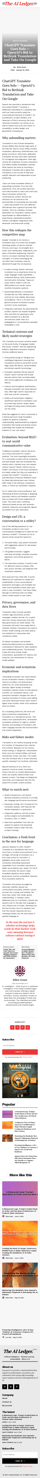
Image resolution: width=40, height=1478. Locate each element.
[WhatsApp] (27, 1027)
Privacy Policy (27, 1057)
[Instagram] (4, 1386)
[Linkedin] (10, 1386)
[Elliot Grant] (20, 971)
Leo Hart (8, 1337)
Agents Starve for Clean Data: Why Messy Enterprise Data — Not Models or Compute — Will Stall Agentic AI (26, 1159)
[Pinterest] (22, 1027)
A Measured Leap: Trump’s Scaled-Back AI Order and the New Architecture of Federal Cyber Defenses (26, 1115)
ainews (4, 1422)
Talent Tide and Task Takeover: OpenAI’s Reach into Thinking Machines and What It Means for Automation (10, 954)
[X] (17, 1027)
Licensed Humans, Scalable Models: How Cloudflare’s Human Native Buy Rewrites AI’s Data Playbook (28, 954)
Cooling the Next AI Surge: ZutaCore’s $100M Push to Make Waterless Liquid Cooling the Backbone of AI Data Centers (25, 1126)
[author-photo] (3, 1216)
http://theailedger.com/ (20, 983)
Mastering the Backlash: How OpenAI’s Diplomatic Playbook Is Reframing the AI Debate (26, 1138)
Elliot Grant (21, 67)
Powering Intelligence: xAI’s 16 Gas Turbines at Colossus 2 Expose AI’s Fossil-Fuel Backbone (26, 1148)
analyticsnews (20, 41)
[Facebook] (12, 1027)
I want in (18, 1052)
